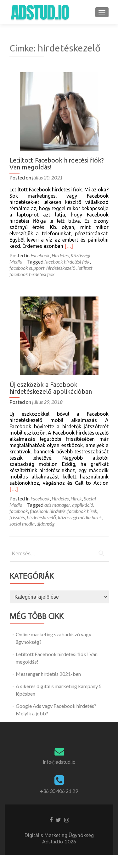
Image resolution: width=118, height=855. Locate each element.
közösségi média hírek (80, 517)
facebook (18, 511)
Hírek (76, 498)
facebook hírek (82, 511)
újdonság (45, 523)
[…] (69, 246)
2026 (70, 841)
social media (22, 523)
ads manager (57, 505)
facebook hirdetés (47, 511)
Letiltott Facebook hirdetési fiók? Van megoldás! (56, 164)
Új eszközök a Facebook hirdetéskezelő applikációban (50, 388)
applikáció (82, 505)
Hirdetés (60, 255)
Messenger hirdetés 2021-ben (48, 674)
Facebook (40, 255)
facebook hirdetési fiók (67, 262)
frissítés (17, 517)
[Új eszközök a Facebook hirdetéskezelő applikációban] (59, 335)
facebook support (26, 268)
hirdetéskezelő (61, 268)
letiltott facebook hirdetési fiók (50, 271)
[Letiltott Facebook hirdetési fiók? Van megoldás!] (59, 111)
